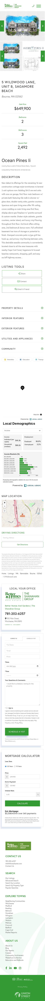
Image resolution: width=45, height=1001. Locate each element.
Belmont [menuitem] (8, 910)
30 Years (10, 766)
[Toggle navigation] (38, 6)
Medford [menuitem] (8, 906)
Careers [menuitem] (8, 953)
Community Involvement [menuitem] (14, 955)
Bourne (32, 573)
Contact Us (8, 624)
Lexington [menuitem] (9, 918)
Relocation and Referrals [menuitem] (14, 960)
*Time (7, 671)
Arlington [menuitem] (8, 915)
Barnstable (24, 573)
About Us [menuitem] (8, 945)
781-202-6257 (15, 613)
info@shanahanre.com (13, 863)
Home (4, 573)
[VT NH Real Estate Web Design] (22, 995)
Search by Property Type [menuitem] (14, 885)
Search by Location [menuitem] (12, 883)
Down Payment (10, 782)
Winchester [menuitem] (9, 903)
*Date (7, 662)
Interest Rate (9, 791)
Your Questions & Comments (15, 680)
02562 (39, 573)
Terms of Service (8, 741)
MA (17, 573)
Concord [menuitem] (8, 925)
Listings (11, 573)
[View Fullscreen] (4, 510)
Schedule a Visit (31, 638)
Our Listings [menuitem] (9, 878)
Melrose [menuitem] (8, 923)
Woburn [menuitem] (8, 920)
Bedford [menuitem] (8, 927)
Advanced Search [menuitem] (11, 880)
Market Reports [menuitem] (11, 932)
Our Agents (16, 624)
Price (6, 773)
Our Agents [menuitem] (9, 950)
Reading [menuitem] (8, 908)
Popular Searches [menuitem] (11, 888)
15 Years (19, 766)
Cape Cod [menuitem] (9, 930)
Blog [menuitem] (7, 948)
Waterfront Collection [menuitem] (13, 958)
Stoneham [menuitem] (9, 913)
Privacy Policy (18, 723)
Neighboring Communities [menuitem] (15, 901)
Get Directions (22, 544)
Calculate (22, 803)
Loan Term (8, 761)
